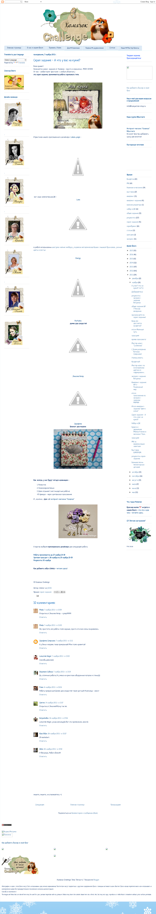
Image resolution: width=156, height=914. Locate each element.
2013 (132, 267)
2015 (131, 259)
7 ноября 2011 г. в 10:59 (53, 610)
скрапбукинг (131, 226)
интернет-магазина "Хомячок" (62, 499)
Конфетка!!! (136, 362)
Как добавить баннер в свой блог (15, 843)
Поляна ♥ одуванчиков (95, 48)
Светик (42, 703)
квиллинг (130, 196)
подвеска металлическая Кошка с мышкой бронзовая (94, 247)
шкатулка (130, 235)
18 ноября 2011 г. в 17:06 (58, 718)
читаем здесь (61, 569)
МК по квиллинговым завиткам (138, 444)
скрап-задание (45, 592)
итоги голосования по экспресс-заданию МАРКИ (139, 398)
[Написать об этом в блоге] (57, 592)
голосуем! (135, 336)
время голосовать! (139, 340)
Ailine (41, 749)
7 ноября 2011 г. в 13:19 (62, 672)
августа (135, 480)
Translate (21, 63)
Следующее (39, 805)
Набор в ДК (136, 423)
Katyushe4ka (44, 718)
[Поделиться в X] (59, 592)
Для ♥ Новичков (73, 48)
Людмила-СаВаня (46, 672)
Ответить (43, 617)
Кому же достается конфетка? (137, 323)
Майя (41, 610)
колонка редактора (134, 205)
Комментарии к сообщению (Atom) (85, 813)
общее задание (132, 213)
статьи (129, 231)
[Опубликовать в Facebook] (62, 592)
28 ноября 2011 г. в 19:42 (53, 749)
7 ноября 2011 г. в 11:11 (64, 641)
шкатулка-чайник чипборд (62, 247)
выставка (130, 192)
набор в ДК (131, 209)
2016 (132, 255)
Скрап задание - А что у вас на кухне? (139, 417)
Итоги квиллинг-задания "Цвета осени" (139, 409)
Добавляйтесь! (137, 292)
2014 (131, 263)
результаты (131, 218)
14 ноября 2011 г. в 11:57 (54, 703)
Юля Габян (43, 734)
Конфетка (130, 179)
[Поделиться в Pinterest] (64, 592)
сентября (136, 476)
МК (128, 183)
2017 (131, 251)
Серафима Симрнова (47, 641)
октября (135, 472)
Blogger (96, 880)
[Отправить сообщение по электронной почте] (37, 596)
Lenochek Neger (45, 656)
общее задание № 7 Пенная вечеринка (139, 309)
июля (134, 484)
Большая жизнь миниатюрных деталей (138, 465)
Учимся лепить (137, 358)
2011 (131, 275)
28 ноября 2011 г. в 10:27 (57, 734)
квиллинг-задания (134, 201)
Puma (41, 687)
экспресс (130, 239)
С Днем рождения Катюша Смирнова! (139, 352)
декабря (135, 279)
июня (134, 488)
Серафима (78, 424)
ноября (135, 283)
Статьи (112, 48)
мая (133, 492)
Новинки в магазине (134, 188)
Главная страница (14, 48)
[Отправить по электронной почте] (55, 592)
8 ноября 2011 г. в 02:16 (53, 687)
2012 (131, 271)
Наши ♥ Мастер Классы (130, 48)
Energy (78, 258)
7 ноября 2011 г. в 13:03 (61, 656)
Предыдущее (116, 805)
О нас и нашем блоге (35, 48)
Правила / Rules (55, 48)
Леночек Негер (78, 376)
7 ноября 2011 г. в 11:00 (53, 625)
